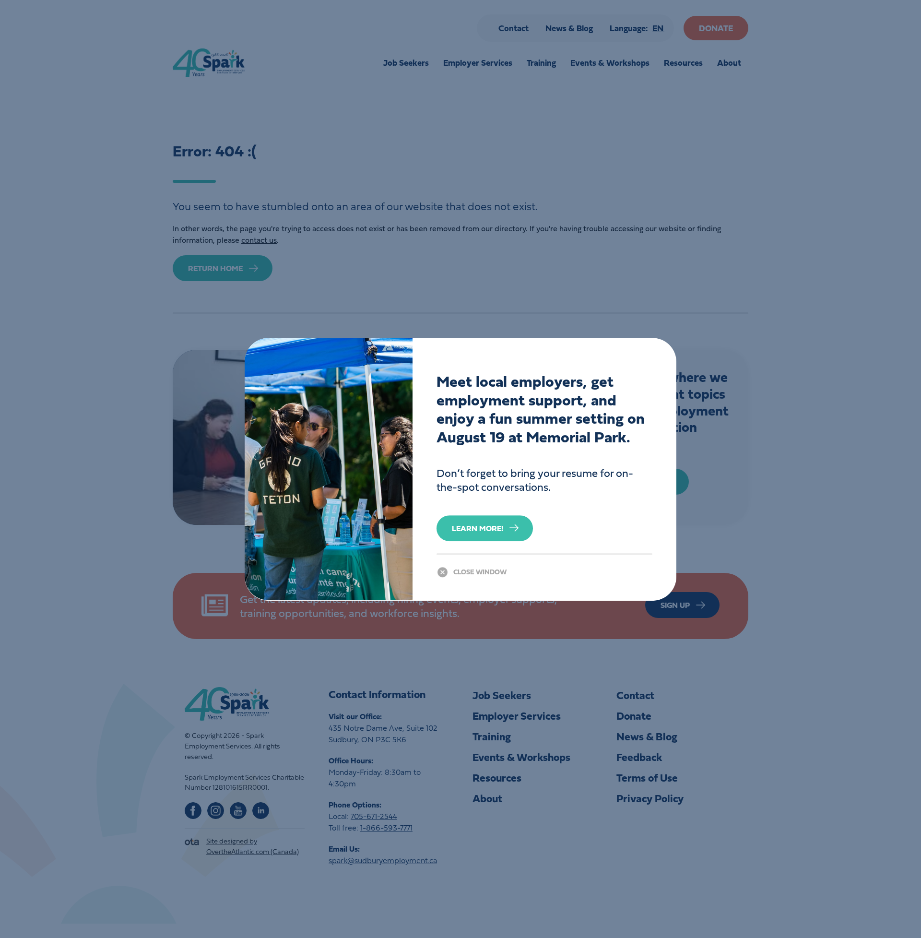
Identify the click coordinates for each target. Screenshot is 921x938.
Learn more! (477, 528)
